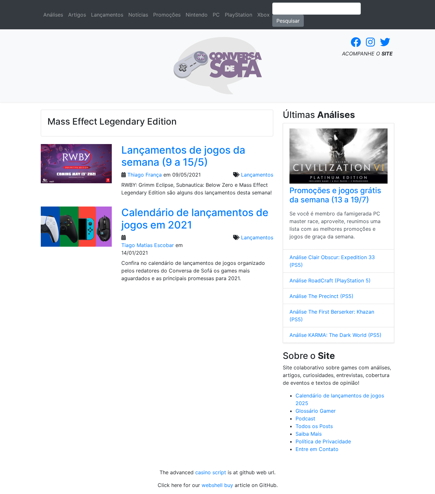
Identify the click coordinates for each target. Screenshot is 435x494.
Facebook (355, 42)
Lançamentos (107, 14)
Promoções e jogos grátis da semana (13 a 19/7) (335, 195)
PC (216, 14)
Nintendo (197, 14)
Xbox (263, 14)
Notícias (138, 14)
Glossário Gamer (316, 411)
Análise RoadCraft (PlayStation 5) (330, 280)
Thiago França (144, 174)
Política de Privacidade (323, 441)
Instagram (370, 42)
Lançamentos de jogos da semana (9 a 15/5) (183, 156)
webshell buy (217, 485)
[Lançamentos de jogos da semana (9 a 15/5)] (76, 166)
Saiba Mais (309, 434)
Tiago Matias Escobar (147, 245)
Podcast (305, 418)
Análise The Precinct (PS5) (321, 296)
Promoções (167, 14)
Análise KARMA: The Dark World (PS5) (335, 335)
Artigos (77, 14)
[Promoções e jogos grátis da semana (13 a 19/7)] (338, 156)
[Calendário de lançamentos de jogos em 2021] (76, 229)
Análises (53, 14)
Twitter (385, 42)
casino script (210, 472)
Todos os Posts (314, 426)
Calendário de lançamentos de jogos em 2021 (194, 218)
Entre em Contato (317, 449)
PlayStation (238, 14)
